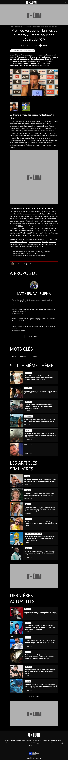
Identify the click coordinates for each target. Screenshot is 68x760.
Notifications (52, 743)
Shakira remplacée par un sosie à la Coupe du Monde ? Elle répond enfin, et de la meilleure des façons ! (41, 523)
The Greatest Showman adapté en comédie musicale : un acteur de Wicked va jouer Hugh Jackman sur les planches (40, 627)
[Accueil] (31, 2)
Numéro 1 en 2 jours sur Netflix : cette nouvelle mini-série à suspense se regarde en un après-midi (39, 421)
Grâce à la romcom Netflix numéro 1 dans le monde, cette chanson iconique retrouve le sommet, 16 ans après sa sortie (39, 377)
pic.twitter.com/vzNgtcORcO (29, 253)
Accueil (11, 26)
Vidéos (34, 356)
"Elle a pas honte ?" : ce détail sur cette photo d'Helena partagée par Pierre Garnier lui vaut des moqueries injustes (40, 509)
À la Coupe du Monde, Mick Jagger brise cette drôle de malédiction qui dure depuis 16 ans (39, 494)
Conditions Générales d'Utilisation (13, 740)
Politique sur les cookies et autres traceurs (51, 740)
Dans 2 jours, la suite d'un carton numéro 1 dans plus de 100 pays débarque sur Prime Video (40, 392)
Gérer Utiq (59, 743)
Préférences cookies (34, 746)
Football (23, 356)
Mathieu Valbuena (27, 26)
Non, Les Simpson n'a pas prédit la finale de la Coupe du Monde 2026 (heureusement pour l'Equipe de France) (40, 538)
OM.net (20, 226)
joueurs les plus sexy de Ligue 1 (40, 211)
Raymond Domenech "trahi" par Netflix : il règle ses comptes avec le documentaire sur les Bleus (40, 480)
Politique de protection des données (13, 743)
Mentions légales (37, 740)
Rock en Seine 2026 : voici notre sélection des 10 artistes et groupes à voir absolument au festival (40, 613)
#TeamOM (16, 253)
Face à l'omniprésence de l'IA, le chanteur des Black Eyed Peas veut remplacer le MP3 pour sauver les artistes (40, 642)
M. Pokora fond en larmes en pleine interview (39, 445)
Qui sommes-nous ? (26, 740)
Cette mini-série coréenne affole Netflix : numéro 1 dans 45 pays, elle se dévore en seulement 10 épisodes (38, 406)
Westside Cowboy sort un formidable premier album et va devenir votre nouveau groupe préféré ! (40, 671)
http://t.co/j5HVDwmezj (43, 252)
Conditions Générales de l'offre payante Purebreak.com (35, 743)
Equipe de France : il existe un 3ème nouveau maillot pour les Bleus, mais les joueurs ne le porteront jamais (40, 553)
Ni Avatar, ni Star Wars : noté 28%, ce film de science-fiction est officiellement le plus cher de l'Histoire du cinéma (40, 435)
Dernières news (18, 26)
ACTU (14, 356)
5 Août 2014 (41, 255)
